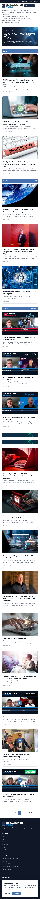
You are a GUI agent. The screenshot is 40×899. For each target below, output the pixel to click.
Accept (16, 893)
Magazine (5, 844)
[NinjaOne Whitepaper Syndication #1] (20, 435)
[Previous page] (5, 813)
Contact (36, 1)
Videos (4, 839)
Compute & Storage (8, 12)
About (30, 1)
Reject (7, 893)
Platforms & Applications (10, 22)
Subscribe (29, 6)
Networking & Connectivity (11, 20)
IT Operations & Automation (11, 18)
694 (30, 813)
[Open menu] (37, 6)
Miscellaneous (26, 18)
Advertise (24, 1)
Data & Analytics (7, 14)
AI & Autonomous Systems (10, 10)
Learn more (12, 889)
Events (4, 847)
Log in (18, 1)
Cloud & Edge (24, 10)
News (3, 836)
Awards (4, 850)
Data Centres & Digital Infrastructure (14, 16)
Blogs (3, 842)
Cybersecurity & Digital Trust (26, 12)
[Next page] (35, 813)
